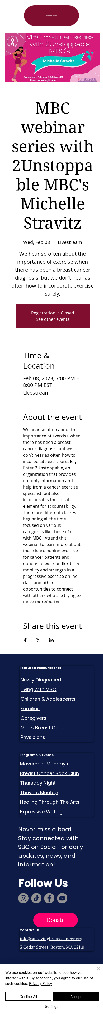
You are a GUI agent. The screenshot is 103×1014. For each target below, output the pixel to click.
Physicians (33, 737)
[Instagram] (23, 898)
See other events (52, 319)
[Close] (95, 971)
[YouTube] (62, 898)
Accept (76, 996)
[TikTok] (36, 898)
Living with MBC (38, 689)
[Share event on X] (38, 640)
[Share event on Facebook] (25, 640)
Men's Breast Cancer (45, 727)
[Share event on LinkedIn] (51, 640)
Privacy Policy (40, 983)
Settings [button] (51, 1006)
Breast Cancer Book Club (49, 773)
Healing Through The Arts (49, 802)
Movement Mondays (44, 763)
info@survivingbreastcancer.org (51, 938)
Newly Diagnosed (41, 679)
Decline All (28, 996)
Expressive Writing (41, 811)
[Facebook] (49, 898)
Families (30, 708)
